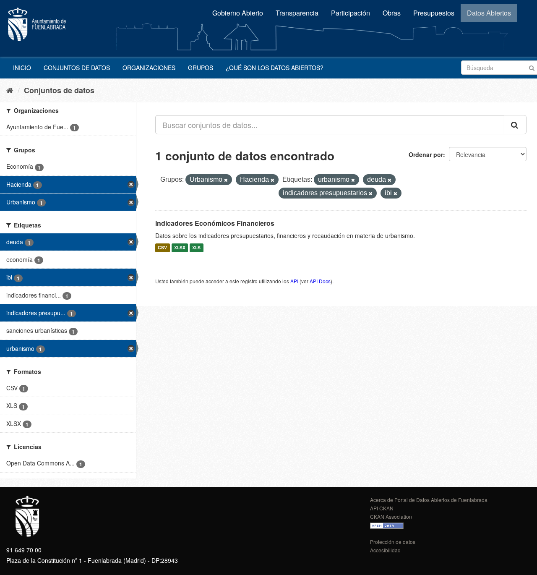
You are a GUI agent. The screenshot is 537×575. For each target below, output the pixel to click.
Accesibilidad (385, 550)
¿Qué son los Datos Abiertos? (274, 67)
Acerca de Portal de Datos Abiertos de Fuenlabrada (428, 499)
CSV (162, 248)
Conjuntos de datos (77, 67)
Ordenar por (426, 154)
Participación (350, 13)
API (294, 281)
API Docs (320, 281)
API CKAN (382, 508)
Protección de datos (392, 541)
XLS (196, 248)
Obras (392, 13)
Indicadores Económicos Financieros (214, 223)
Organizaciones (149, 67)
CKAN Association (391, 516)
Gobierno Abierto (237, 13)
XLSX (179, 248)
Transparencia (297, 13)
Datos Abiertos (489, 13)
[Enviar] (531, 67)
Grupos (200, 67)
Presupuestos (433, 13)
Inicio (22, 67)
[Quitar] (226, 180)
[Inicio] (9, 89)
